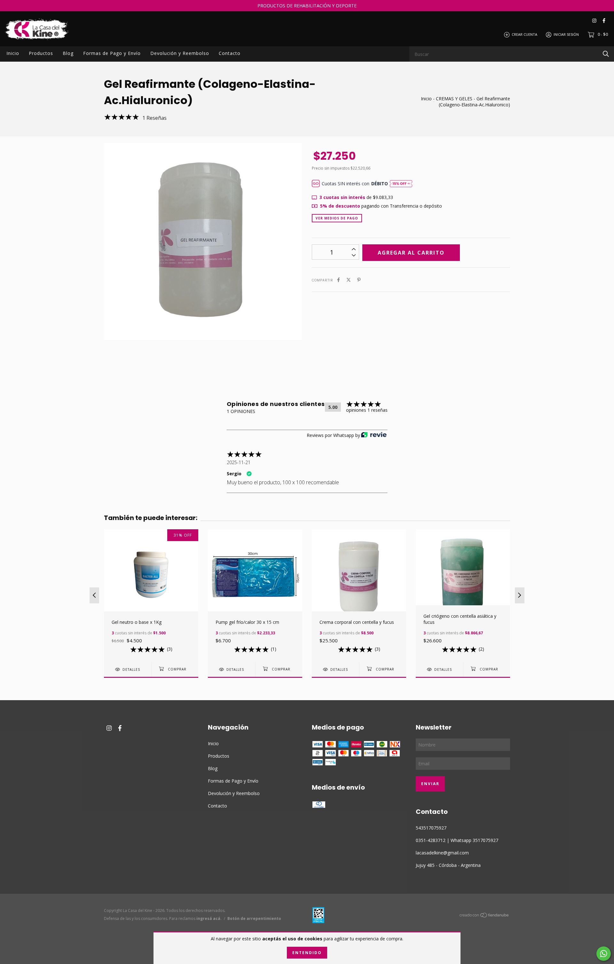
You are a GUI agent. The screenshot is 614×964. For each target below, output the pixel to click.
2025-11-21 (238, 462)
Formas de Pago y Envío (112, 53)
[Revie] (374, 435)
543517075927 (431, 828)
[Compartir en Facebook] (338, 279)
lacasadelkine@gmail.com (442, 853)
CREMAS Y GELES (454, 99)
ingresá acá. (209, 918)
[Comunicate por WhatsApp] (603, 953)
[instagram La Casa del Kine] (594, 21)
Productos (41, 53)
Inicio (12, 53)
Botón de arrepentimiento (254, 918)
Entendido (307, 952)
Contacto (229, 53)
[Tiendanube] (484, 916)
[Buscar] (605, 53)
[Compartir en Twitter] (348, 279)
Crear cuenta (524, 34)
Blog (68, 53)
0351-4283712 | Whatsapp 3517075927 (457, 840)
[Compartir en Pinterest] (359, 279)
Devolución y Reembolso (179, 53)
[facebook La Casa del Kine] (604, 21)
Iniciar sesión (566, 34)
